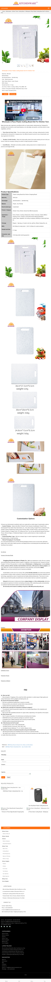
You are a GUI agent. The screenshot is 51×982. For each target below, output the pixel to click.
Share (6, 981)
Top (44, 981)
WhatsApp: (3, 754)
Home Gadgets (5, 881)
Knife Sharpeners (6, 853)
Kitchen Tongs (6, 858)
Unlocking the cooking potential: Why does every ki (13, 893)
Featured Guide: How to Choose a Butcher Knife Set (14, 895)
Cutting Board (21, 11)
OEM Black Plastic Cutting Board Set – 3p (13, 791)
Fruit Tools (5, 868)
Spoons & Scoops (6, 856)
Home (3, 11)
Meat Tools (5, 848)
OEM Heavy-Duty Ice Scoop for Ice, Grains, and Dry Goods (20, 744)
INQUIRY (6, 94)
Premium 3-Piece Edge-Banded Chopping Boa (13, 811)
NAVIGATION (6, 957)
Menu (32, 981)
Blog (3, 962)
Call (19, 981)
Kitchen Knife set (6, 833)
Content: (3, 764)
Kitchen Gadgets (5, 861)
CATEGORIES (4, 8)
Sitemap (9, 924)
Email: (2, 759)
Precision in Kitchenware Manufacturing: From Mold (13, 898)
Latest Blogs (7, 946)
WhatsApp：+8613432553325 (8, 969)
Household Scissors (7, 843)
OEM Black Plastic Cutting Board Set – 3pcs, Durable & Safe (18, 746)
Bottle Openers (6, 876)
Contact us (4, 965)
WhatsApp (13, 94)
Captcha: (3, 772)
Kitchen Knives (5, 831)
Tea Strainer (5, 871)
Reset (8, 777)
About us (4, 959)
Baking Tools (5, 878)
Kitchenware (8, 11)
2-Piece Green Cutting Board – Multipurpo (38, 811)
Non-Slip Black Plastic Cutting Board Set (38, 805)
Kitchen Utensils (5, 836)
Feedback (4, 964)
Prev (4, 39)
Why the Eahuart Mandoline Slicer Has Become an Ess (14, 889)
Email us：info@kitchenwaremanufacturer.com (12, 967)
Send (3, 777)
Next (47, 39)
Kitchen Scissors (6, 841)
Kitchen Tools (15, 11)
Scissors (4, 838)
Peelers (4, 863)
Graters (4, 866)
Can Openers (5, 873)
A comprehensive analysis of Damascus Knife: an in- (14, 891)
